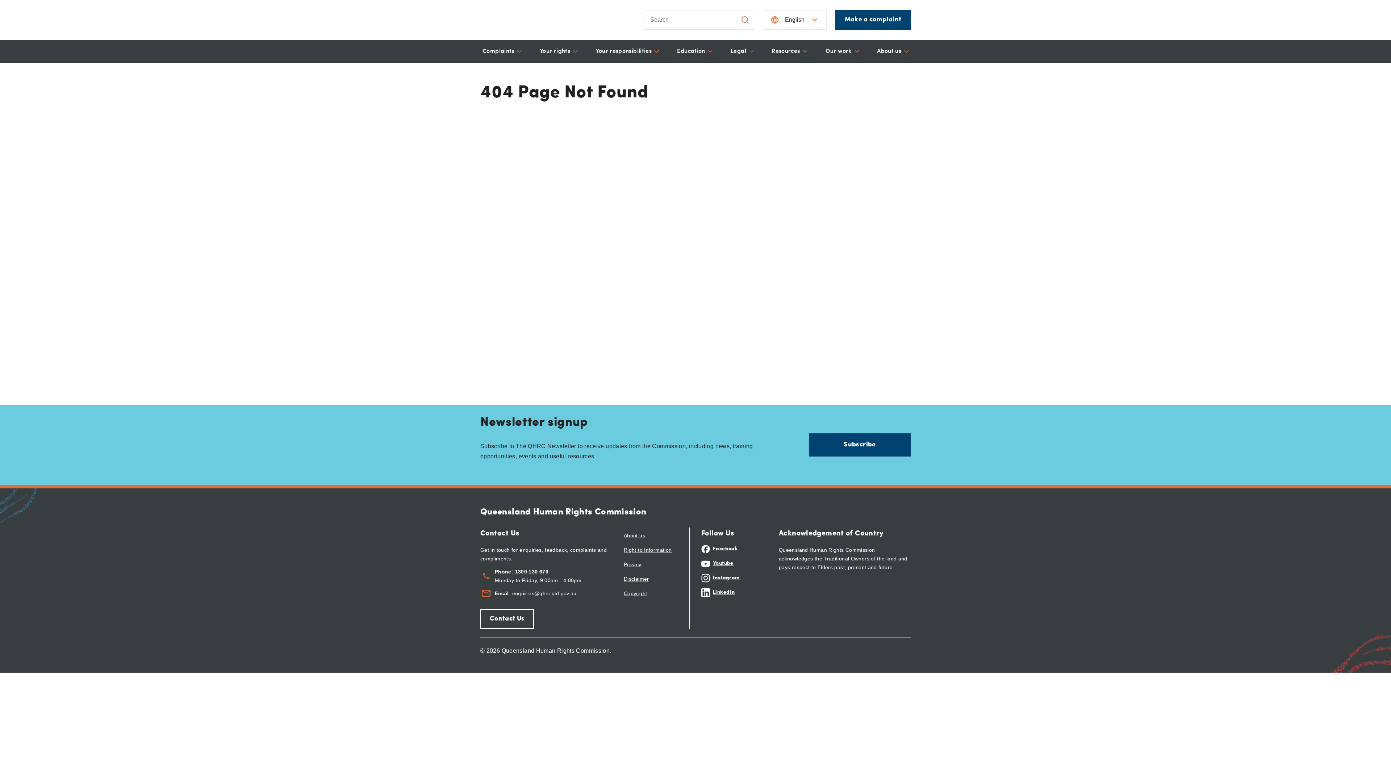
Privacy (633, 564)
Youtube (723, 563)
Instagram (726, 578)
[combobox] (683, 19)
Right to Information (648, 550)
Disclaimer (636, 579)
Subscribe (860, 445)
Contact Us (507, 619)
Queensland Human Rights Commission (563, 512)
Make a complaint (873, 20)
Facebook (725, 549)
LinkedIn (724, 592)
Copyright (635, 593)
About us (634, 535)
